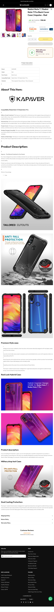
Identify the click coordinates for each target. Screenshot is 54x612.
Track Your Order (32, 554)
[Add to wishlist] (51, 9)
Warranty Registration (33, 556)
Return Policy (31, 577)
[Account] (48, 5)
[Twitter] (28, 602)
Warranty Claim (32, 558)
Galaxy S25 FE (4, 589)
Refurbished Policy (32, 582)
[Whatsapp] (32, 602)
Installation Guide (32, 563)
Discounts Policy (31, 587)
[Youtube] (30, 602)
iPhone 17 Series (4, 587)
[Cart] (51, 5)
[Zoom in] (23, 10)
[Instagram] (25, 602)
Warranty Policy (32, 580)
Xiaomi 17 (3, 580)
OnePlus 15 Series (5, 584)
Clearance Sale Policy (33, 589)
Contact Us (30, 551)
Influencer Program (32, 561)
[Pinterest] (21, 602)
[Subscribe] (24, 556)
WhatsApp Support (32, 568)
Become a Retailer (32, 565)
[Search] (45, 5)
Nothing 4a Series (5, 577)
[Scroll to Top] (51, 604)
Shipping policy (31, 575)
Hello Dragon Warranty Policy (35, 591)
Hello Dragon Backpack (6, 575)
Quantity (30, 36)
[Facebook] (23, 602)
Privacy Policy (31, 584)
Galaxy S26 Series (5, 582)
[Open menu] (3, 5)
